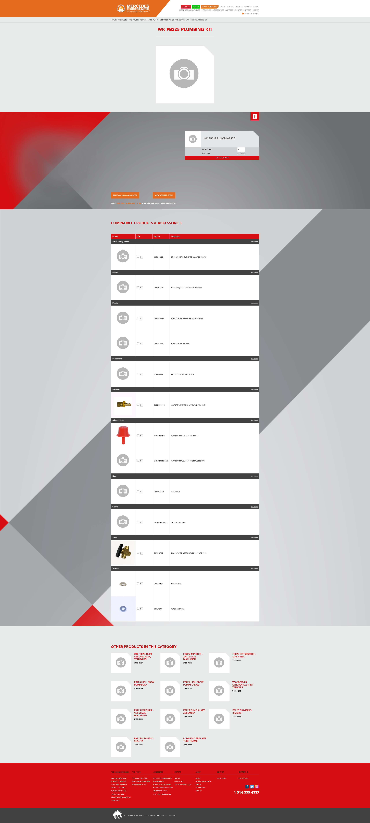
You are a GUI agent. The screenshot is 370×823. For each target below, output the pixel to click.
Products (122, 20)
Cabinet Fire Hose (118, 788)
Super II (196, 7)
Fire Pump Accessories (141, 781)
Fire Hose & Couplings (189, 10)
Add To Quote (222, 158)
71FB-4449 (158, 374)
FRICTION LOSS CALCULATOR (125, 195)
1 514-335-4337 (246, 792)
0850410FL (158, 257)
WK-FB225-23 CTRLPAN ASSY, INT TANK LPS (242, 685)
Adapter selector (233, 10)
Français (239, 7)
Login (256, 7)
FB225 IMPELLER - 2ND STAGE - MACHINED (192, 657)
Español (248, 7)
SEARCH (230, 7)
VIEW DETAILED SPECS (164, 195)
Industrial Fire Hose (119, 785)
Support (247, 10)
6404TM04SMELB (161, 461)
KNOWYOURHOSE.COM (128, 203)
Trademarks (200, 788)
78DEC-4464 (159, 318)
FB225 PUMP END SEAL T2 (143, 739)
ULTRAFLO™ (165, 20)
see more (254, 241)
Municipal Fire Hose (119, 778)
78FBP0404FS (159, 405)
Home (223, 7)
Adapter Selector (139, 785)
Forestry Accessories (162, 785)
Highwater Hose (117, 794)
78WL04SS (158, 584)
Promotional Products (162, 778)
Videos (177, 778)
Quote (252, 14)
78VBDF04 (158, 553)
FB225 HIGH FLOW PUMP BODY (144, 683)
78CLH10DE (159, 288)
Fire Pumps (206, 10)
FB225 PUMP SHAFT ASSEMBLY (194, 711)
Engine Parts (158, 781)
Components (178, 20)
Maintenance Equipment (121, 797)
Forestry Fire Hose (118, 781)
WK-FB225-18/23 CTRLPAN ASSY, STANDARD (143, 657)
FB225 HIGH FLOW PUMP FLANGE (193, 683)
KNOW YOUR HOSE (210, 7)
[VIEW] (121, 663)
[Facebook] (254, 119)
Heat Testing (243, 778)
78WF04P (158, 609)
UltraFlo (186, 7)
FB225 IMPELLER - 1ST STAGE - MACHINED (143, 713)
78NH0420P (159, 491)
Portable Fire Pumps (149, 20)
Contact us (221, 778)
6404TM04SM (159, 436)
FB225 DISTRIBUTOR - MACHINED (244, 655)
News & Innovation (203, 781)
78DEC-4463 (159, 343)
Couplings (115, 800)
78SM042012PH (160, 522)
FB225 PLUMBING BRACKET (241, 711)
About (256, 10)
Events (198, 785)
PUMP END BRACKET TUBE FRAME (194, 739)
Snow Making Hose (118, 791)
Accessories (218, 10)
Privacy (198, 791)
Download (178, 781)
